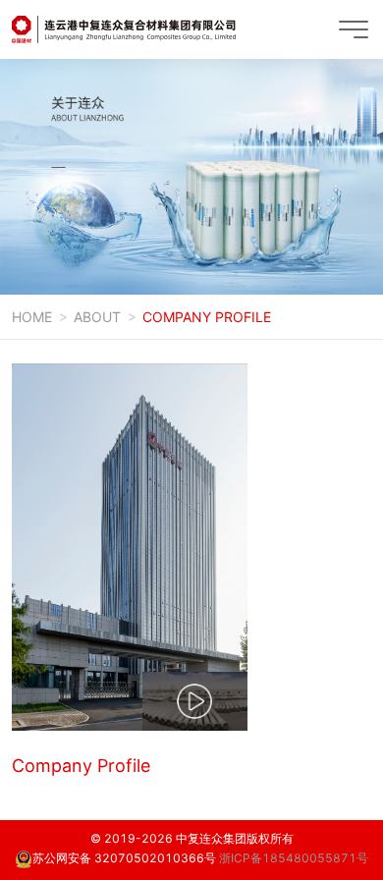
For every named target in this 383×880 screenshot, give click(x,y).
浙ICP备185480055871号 (293, 858)
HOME (32, 316)
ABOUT (97, 316)
